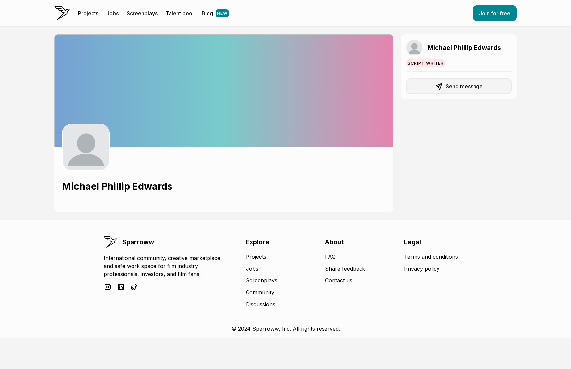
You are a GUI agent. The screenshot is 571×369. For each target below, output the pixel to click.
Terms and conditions (431, 256)
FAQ (330, 256)
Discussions (260, 304)
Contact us (338, 280)
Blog (215, 13)
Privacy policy (421, 268)
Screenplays (142, 13)
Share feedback (345, 268)
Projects (88, 13)
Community (260, 292)
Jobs (112, 13)
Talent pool (180, 13)
